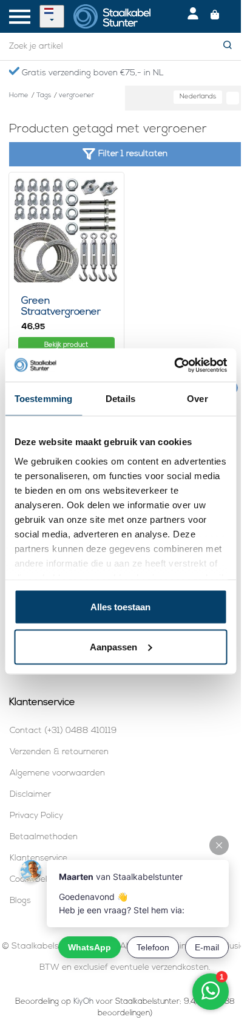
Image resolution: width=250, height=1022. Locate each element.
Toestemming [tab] (43, 398)
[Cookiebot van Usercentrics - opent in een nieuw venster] (174, 365)
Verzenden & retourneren (59, 752)
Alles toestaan (120, 607)
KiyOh (83, 1002)
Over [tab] (197, 398)
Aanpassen (113, 646)
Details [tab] (120, 398)
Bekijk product (66, 345)
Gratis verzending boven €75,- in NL (91, 73)
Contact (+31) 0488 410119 (63, 730)
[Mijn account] (192, 16)
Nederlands (198, 97)
